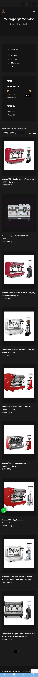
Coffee (14, 55)
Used (10, 115)
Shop (18, 24)
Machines (15, 63)
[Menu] (34, 11)
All (12, 67)
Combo (14, 59)
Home (12, 24)
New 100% (11, 111)
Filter (28, 96)
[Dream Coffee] (6, 11)
